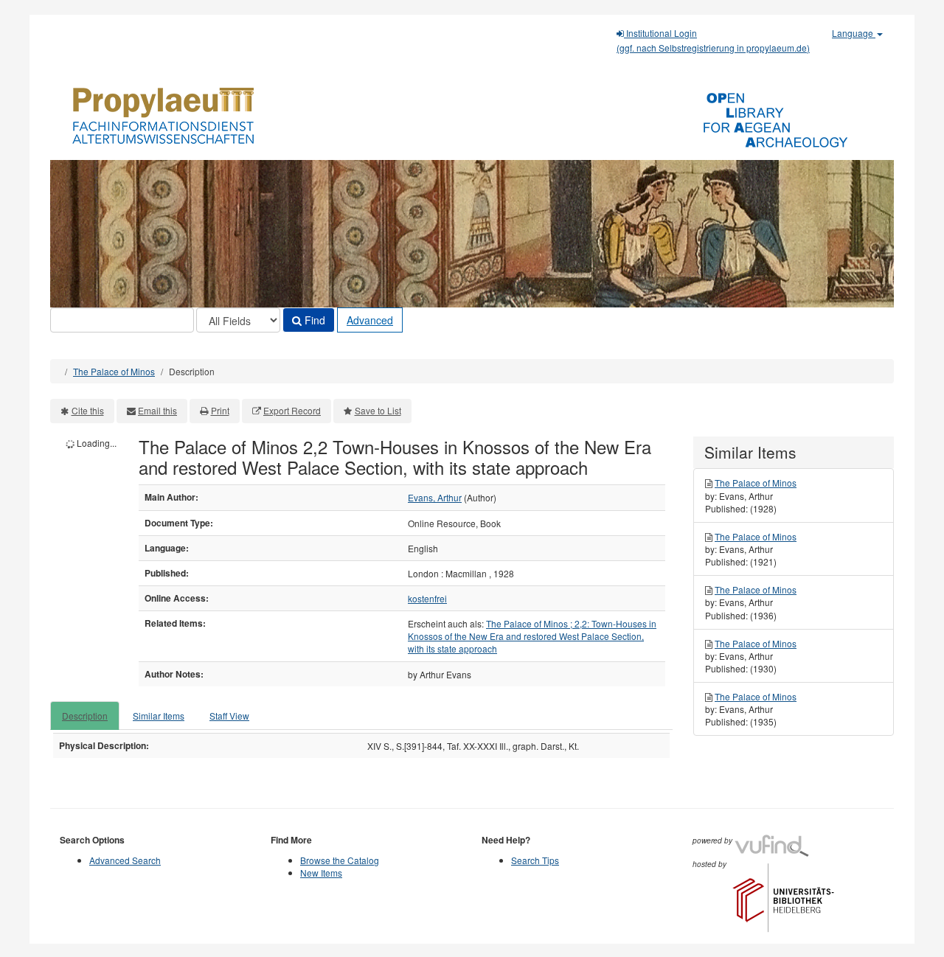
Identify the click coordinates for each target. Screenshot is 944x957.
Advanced (370, 320)
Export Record (292, 410)
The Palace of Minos (114, 371)
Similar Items (158, 715)
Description (85, 715)
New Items (321, 872)
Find (313, 320)
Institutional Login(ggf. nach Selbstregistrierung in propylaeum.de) (713, 40)
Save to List (378, 410)
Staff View (229, 715)
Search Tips (535, 860)
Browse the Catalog (339, 860)
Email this (157, 410)
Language (853, 33)
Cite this (88, 410)
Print (220, 410)
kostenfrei (427, 598)
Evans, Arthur (435, 497)
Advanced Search (125, 860)
